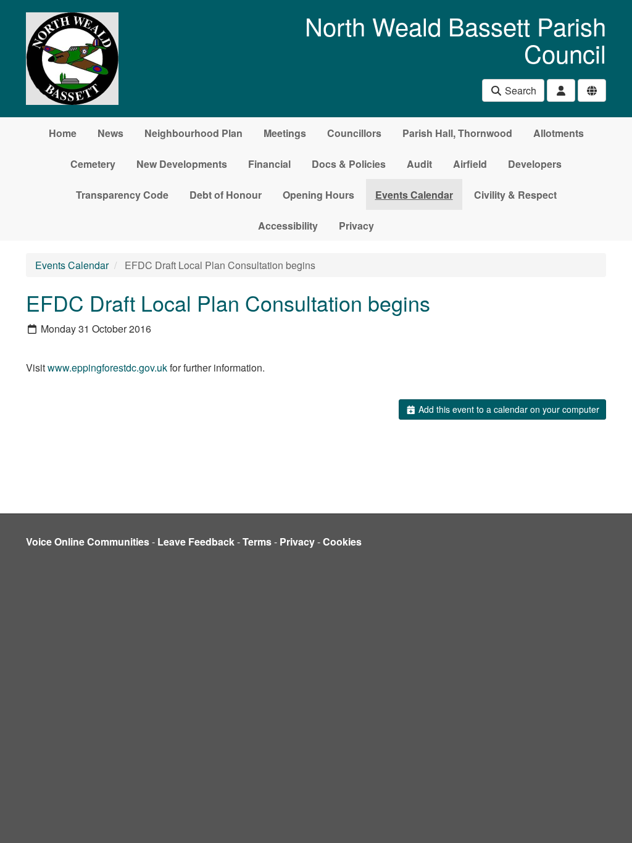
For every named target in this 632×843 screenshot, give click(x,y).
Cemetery (92, 164)
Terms (257, 541)
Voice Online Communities (87, 541)
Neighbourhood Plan (193, 133)
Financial (269, 164)
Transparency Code (122, 195)
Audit (419, 164)
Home (63, 133)
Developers (535, 164)
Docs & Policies (349, 164)
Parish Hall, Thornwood (457, 133)
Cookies (342, 541)
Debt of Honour (225, 195)
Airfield (470, 164)
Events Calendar (414, 195)
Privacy (356, 225)
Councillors (354, 133)
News (110, 133)
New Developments (181, 164)
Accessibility (288, 225)
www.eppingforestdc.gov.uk (107, 367)
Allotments (558, 133)
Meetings (285, 133)
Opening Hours (318, 195)
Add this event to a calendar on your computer (507, 409)
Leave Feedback (196, 541)
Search (519, 90)
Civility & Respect (515, 195)
